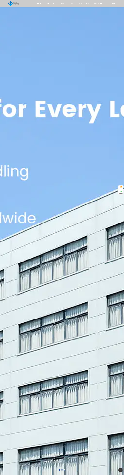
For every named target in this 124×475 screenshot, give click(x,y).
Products (63, 3)
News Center (84, 3)
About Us (50, 3)
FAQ (72, 3)
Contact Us (98, 3)
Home (39, 3)
